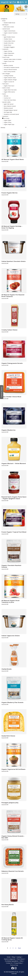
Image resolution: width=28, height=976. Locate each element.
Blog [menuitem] (13, 957)
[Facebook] (18, 2)
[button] (25, 2)
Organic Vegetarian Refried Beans (13, 769)
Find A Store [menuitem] (20, 959)
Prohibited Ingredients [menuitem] (11, 961)
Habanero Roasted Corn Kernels (13, 871)
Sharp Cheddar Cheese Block (11, 397)
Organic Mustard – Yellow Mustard (14, 463)
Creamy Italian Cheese (9, 330)
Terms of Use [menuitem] (14, 965)
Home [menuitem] (8, 957)
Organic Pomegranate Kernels (12, 363)
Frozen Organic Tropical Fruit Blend (14, 532)
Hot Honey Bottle (8, 904)
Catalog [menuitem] (18, 957)
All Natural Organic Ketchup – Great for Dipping (12, 227)
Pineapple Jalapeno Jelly (10, 803)
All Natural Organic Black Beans (13, 159)
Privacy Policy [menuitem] (18, 963)
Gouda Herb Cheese (8, 736)
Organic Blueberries (8, 430)
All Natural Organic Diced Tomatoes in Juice (10, 601)
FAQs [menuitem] (21, 961)
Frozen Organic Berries (10, 193)
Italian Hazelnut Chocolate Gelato (14, 261)
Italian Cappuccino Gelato (11, 636)
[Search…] (23, 2)
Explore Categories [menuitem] (9, 959)
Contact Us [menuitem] (9, 963)
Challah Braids (7, 669)
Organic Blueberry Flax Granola (12, 702)
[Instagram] (21, 2)
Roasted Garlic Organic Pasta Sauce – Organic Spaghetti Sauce (14, 497)
